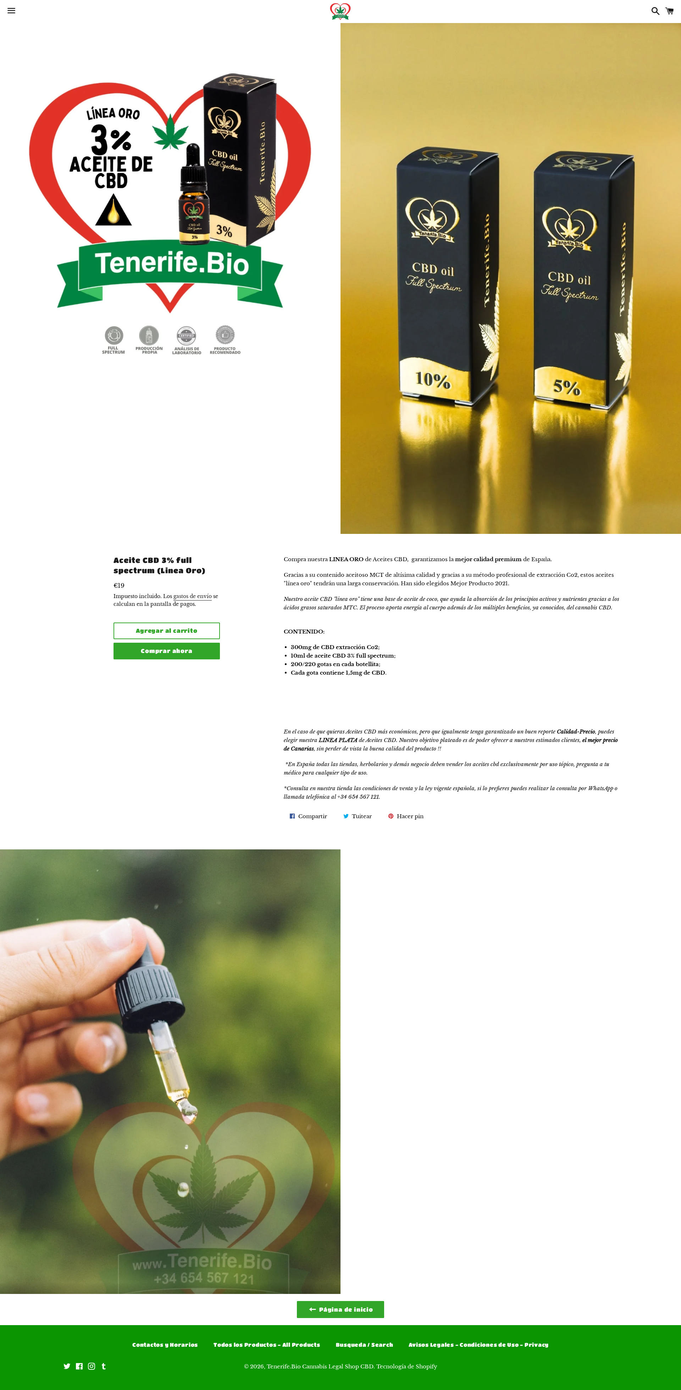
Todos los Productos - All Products (267, 1344)
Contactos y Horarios (165, 1344)
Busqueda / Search (364, 1344)
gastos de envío (192, 596)
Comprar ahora (166, 650)
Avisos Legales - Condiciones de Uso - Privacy (479, 1344)
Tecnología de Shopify (406, 1366)
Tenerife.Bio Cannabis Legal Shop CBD (320, 1366)
